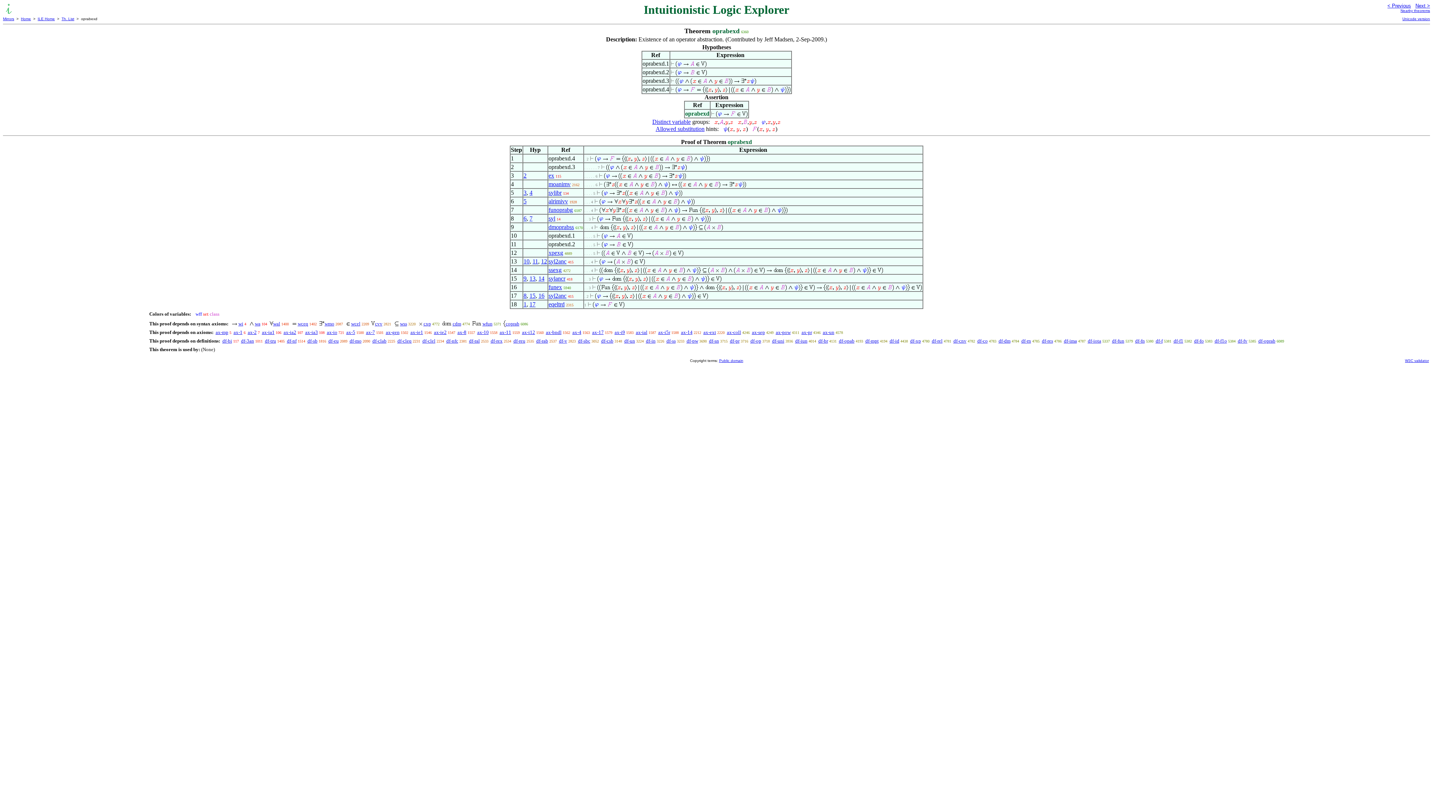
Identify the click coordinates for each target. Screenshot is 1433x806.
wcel (355, 324)
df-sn (714, 341)
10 (527, 261)
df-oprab (1267, 341)
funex (555, 287)
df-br (823, 341)
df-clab (379, 341)
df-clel (428, 341)
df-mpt (872, 341)
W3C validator (1417, 361)
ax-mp (222, 332)
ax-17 (598, 332)
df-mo (356, 341)
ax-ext (709, 332)
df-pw (692, 341)
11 (535, 261)
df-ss (671, 341)
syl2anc (557, 261)
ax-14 (687, 332)
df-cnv (960, 341)
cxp (427, 324)
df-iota (1094, 341)
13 (533, 278)
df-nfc (452, 341)
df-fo (1199, 341)
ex (551, 175)
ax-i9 (620, 332)
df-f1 (1178, 341)
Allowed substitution (680, 129)
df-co (982, 341)
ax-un (828, 332)
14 (541, 278)
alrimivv (558, 201)
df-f (1159, 341)
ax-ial (641, 332)
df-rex (497, 341)
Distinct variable (671, 122)
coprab (512, 324)
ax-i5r (664, 332)
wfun (488, 324)
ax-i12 (528, 332)
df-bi (227, 341)
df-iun (801, 341)
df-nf (292, 341)
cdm (457, 324)
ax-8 (462, 332)
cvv (379, 324)
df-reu (519, 341)
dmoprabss (561, 227)
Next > (1422, 6)
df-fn (1140, 341)
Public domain (731, 361)
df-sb (312, 341)
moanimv (560, 184)
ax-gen (393, 332)
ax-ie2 (440, 332)
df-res (1047, 341)
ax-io (332, 332)
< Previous (1399, 6)
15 (533, 296)
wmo (329, 324)
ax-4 (576, 332)
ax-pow (783, 332)
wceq (303, 324)
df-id (894, 341)
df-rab (542, 341)
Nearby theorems (1415, 11)
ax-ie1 (416, 332)
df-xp (915, 341)
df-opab (847, 341)
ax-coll (734, 332)
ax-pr (807, 332)
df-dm (1005, 341)
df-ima (1070, 341)
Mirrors (8, 19)
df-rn (1026, 341)
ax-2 (252, 332)
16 (541, 296)
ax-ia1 (268, 332)
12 (544, 261)
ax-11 (505, 332)
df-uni (778, 341)
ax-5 (350, 332)
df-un (629, 341)
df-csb (607, 341)
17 (533, 304)
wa (257, 324)
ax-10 (483, 332)
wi (240, 324)
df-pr (735, 341)
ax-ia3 (311, 332)
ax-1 (238, 332)
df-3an (247, 341)
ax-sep (758, 332)
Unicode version (1416, 19)
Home (26, 19)
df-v (563, 341)
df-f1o (1221, 341)
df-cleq (404, 341)
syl (552, 218)
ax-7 (370, 332)
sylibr (555, 193)
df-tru (270, 341)
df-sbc (584, 341)
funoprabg (561, 210)
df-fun (1118, 341)
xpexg (556, 253)
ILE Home (46, 19)
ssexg (555, 270)
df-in (651, 341)
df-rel (937, 341)
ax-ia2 (290, 332)
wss (403, 324)
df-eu (333, 341)
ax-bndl (554, 332)
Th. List (68, 19)
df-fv (1243, 341)
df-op (755, 341)
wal (276, 324)
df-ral (474, 341)
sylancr (557, 278)
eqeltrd (557, 304)
